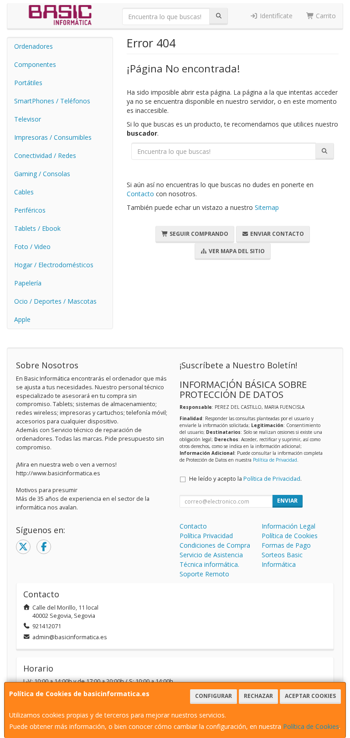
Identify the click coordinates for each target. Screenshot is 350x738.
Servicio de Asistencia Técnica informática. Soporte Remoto (211, 564)
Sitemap (267, 207)
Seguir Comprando (198, 234)
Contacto (140, 193)
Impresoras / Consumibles (53, 137)
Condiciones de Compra (215, 545)
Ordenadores (33, 46)
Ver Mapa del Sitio (236, 251)
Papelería (27, 283)
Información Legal (288, 526)
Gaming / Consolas (42, 173)
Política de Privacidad (275, 460)
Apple (22, 319)
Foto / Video (32, 246)
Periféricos (30, 210)
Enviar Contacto (276, 234)
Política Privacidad (206, 535)
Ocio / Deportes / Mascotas (55, 301)
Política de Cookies (311, 726)
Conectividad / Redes (45, 155)
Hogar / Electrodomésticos (53, 264)
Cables (24, 192)
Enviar (287, 500)
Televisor (27, 119)
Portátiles (28, 82)
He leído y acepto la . (245, 479)
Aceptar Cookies (310, 696)
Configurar (213, 696)
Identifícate (275, 15)
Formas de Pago (286, 545)
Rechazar (258, 696)
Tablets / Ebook (37, 228)
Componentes (35, 64)
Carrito (325, 15)
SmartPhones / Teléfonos (52, 101)
